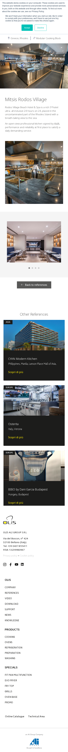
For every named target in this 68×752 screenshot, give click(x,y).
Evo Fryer (11, 681)
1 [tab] (29, 268)
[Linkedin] (22, 564)
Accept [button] (27, 27)
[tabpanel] (34, 242)
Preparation (12, 653)
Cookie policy (27, 555)
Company (10, 588)
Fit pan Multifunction (18, 675)
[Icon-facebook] (10, 564)
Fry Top (9, 686)
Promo (9, 703)
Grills (8, 692)
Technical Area (36, 717)
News (8, 615)
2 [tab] (32, 268)
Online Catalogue (14, 717)
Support (10, 610)
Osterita (13, 424)
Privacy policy (10, 555)
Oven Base (11, 697)
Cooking (10, 637)
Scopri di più (15, 372)
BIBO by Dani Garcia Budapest (28, 489)
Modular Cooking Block (48, 38)
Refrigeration (13, 648)
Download (11, 604)
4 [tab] (38, 268)
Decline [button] (40, 27)
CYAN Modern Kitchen (22, 359)
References (12, 593)
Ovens (8, 642)
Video (8, 599)
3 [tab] (35, 268)
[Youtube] (16, 564)
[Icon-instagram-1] (4, 564)
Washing (10, 659)
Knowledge (12, 621)
